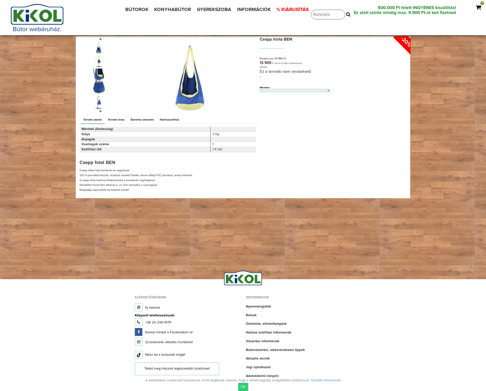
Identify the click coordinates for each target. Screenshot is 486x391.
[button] (100, 39)
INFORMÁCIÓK (254, 9)
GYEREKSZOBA (214, 9)
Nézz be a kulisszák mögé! (165, 354)
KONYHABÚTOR (172, 9)
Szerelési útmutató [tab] (142, 119)
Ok (243, 387)
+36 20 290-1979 (155, 319)
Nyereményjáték (258, 306)
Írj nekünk (152, 307)
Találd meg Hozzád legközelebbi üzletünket (177, 368)
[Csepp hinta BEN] (99, 47)
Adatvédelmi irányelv (262, 376)
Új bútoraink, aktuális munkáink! (168, 342)
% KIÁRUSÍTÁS (292, 9)
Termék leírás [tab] (116, 119)
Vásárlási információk (262, 341)
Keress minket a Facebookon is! (168, 332)
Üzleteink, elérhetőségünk (266, 324)
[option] (101, 48)
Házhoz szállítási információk (268, 332)
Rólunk (251, 315)
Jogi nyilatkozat (258, 367)
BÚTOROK (136, 9)
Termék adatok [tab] (92, 119)
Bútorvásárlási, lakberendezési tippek (275, 350)
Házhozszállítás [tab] (169, 119)
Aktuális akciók (258, 358)
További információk (326, 380)
